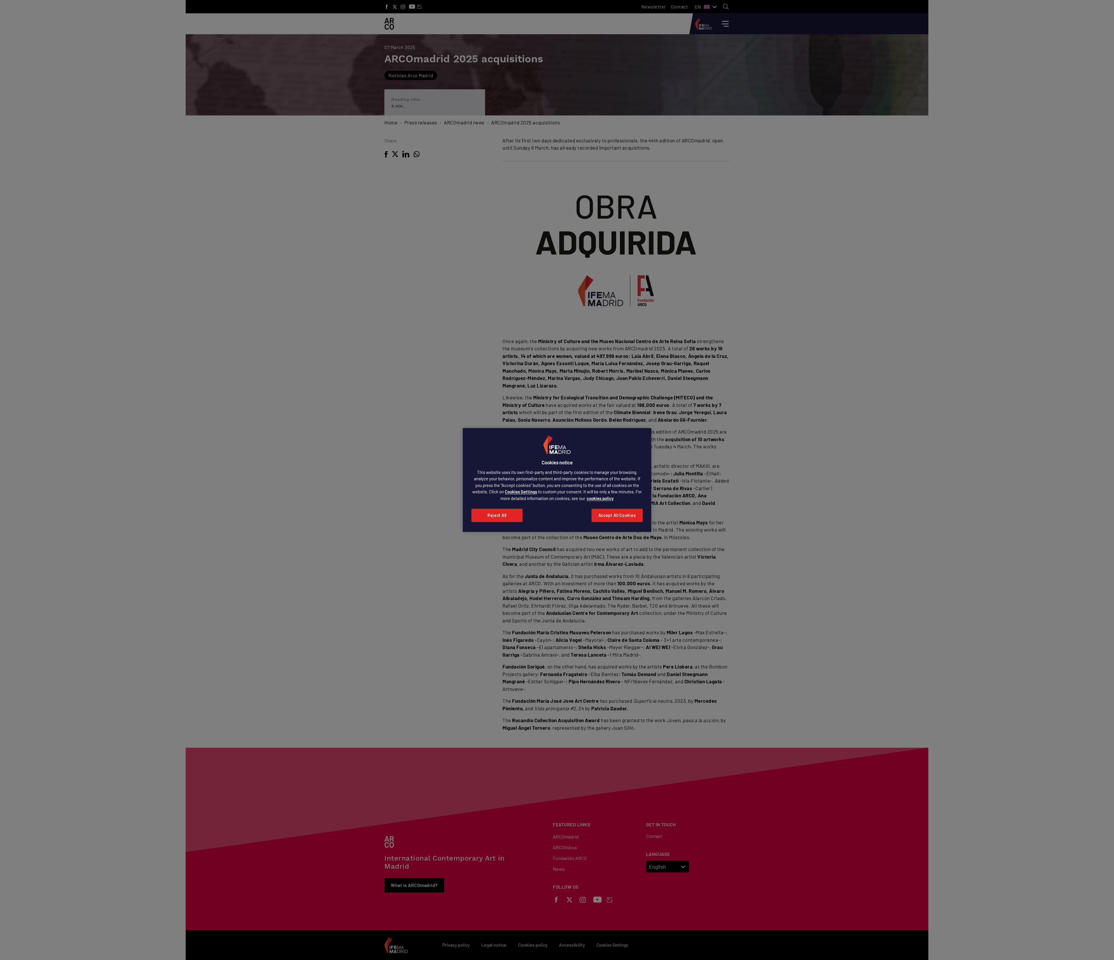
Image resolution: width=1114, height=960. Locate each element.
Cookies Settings (521, 491)
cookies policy (600, 498)
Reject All (497, 515)
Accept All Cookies (617, 515)
